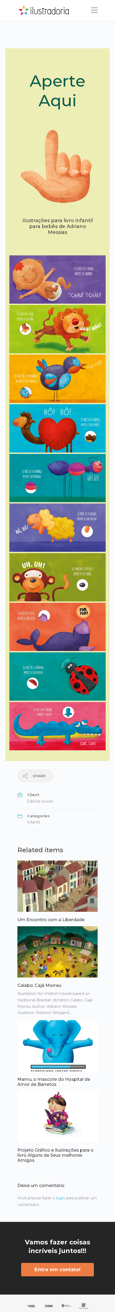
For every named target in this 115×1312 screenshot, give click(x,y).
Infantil (33, 822)
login (60, 1198)
